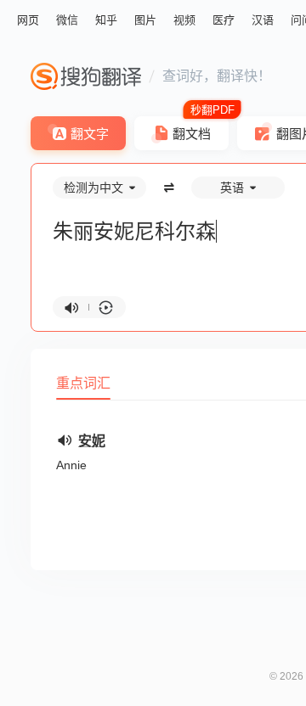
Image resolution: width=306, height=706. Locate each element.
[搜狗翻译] (86, 76)
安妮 (91, 441)
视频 (184, 20)
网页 (28, 20)
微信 (67, 20)
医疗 (223, 20)
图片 (145, 20)
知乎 (106, 20)
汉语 (263, 20)
